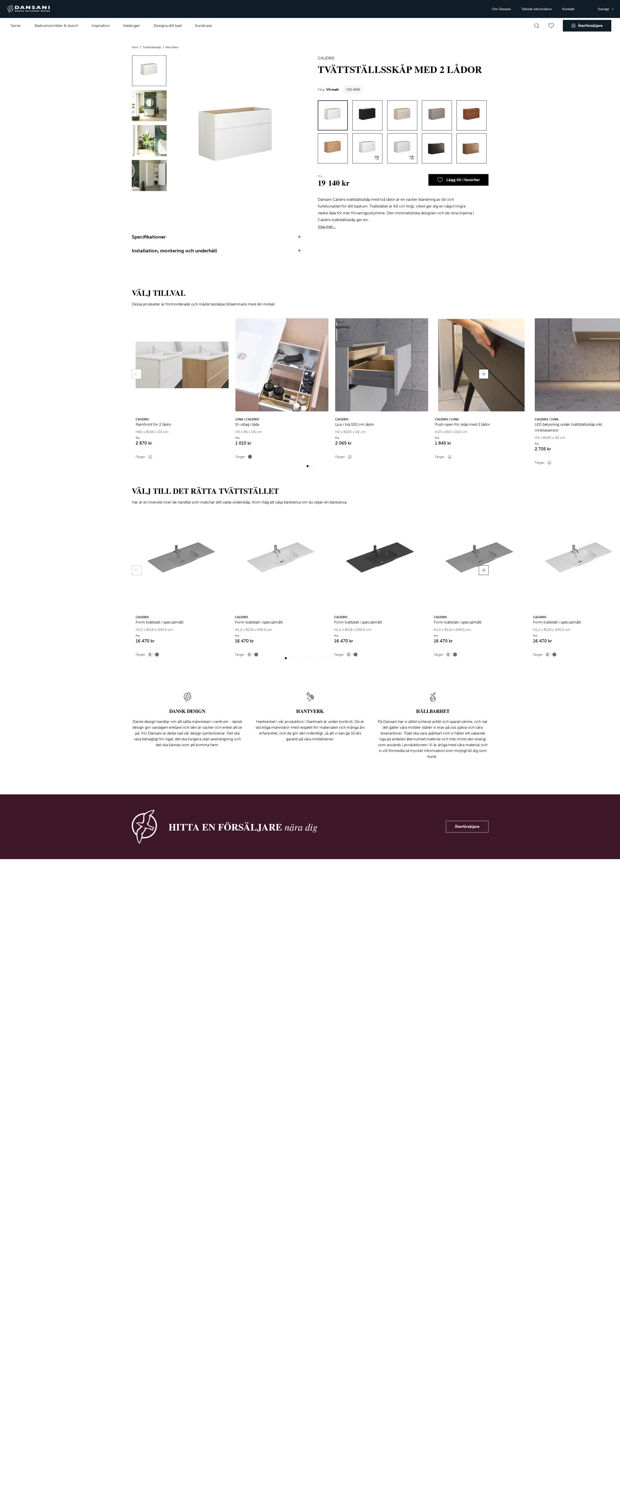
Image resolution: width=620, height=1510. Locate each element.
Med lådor (172, 47)
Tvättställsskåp (152, 47)
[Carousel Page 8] (320, 658)
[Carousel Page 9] (325, 658)
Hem (135, 47)
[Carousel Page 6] (310, 658)
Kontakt (568, 9)
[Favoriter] (551, 26)
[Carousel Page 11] (334, 658)
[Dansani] (28, 9)
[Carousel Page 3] (295, 658)
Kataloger (131, 25)
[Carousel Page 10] (329, 658)
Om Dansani (501, 9)
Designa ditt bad (167, 25)
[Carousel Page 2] (312, 466)
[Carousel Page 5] (305, 658)
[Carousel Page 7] (315, 658)
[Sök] (537, 26)
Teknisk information (536, 9)
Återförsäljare (467, 826)
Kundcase (203, 25)
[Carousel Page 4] (300, 658)
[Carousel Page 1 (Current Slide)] (308, 466)
